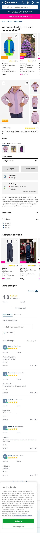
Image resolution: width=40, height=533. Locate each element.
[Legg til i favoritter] (16, 36)
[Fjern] (35, 7)
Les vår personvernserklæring (22, 515)
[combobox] (31, 341)
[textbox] (36, 341)
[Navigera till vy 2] (35, 102)
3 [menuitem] (22, 481)
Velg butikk (12, 189)
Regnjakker (18, 21)
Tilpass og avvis (18, 526)
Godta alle (18, 521)
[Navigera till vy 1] (35, 87)
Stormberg (6, 128)
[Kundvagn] (32, 2)
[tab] (20, 308)
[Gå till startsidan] (9, 2)
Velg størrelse (8, 161)
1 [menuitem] (17, 481)
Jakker (9, 21)
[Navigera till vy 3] (35, 117)
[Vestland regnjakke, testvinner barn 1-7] (5, 149)
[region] (18, 507)
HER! (28, 16)
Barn (3, 21)
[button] (6, 362)
